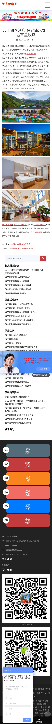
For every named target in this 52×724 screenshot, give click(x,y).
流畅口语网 (33, 713)
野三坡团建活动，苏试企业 (17, 374)
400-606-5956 (11, 545)
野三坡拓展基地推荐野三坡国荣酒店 (21, 347)
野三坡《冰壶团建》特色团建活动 (20, 320)
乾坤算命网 (45, 707)
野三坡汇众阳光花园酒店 (19, 244)
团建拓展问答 (12, 392)
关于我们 (9, 429)
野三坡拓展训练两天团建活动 (18, 324)
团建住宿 (9, 330)
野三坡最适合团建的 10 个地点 (19, 419)
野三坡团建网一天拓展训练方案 (19, 304)
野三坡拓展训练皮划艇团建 (17, 281)
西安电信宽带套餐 (42, 710)
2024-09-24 (23, 40)
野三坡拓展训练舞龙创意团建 (18, 285)
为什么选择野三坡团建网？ (17, 397)
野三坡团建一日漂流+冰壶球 (17, 308)
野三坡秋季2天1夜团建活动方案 (19, 415)
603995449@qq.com (14, 550)
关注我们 (7, 569)
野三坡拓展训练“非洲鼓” (16, 293)
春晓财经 (43, 713)
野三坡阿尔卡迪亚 (13, 343)
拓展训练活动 (12, 265)
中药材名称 (43, 716)
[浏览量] (32, 40)
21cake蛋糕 (32, 716)
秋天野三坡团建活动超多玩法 (18, 423)
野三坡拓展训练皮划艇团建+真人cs (20, 312)
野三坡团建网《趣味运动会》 (18, 277)
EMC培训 (35, 707)
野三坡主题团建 (42, 701)
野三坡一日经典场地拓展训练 (18, 289)
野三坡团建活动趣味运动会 (17, 382)
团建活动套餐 (12, 299)
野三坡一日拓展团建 (38, 704)
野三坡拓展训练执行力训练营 (18, 386)
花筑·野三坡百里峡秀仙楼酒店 (22, 248)
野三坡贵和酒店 (12, 339)
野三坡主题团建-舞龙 (14, 378)
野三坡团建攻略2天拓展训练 (17, 316)
